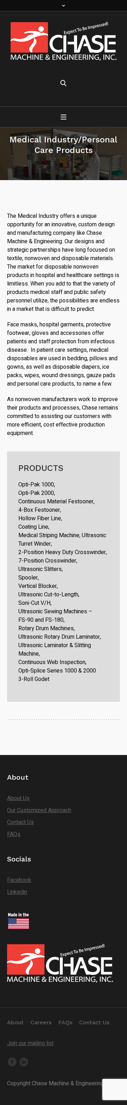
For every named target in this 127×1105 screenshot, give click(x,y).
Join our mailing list (30, 1043)
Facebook (19, 880)
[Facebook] (12, 1062)
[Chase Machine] (63, 41)
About (15, 1022)
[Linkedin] (24, 1062)
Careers (41, 1022)
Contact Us (20, 822)
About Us (18, 798)
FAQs (13, 834)
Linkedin (17, 892)
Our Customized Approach (39, 810)
